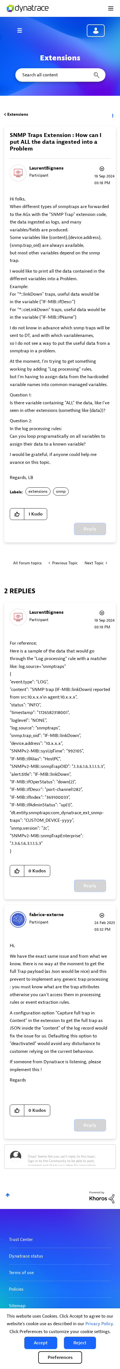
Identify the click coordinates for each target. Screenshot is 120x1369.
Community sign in (96, 30)
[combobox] (60, 75)
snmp (61, 491)
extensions (37, 491)
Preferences (60, 1357)
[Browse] (22, 30)
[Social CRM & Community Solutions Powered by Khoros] (101, 1197)
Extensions (17, 114)
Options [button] (112, 115)
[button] (40, 1343)
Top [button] (7, 1195)
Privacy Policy (98, 1324)
